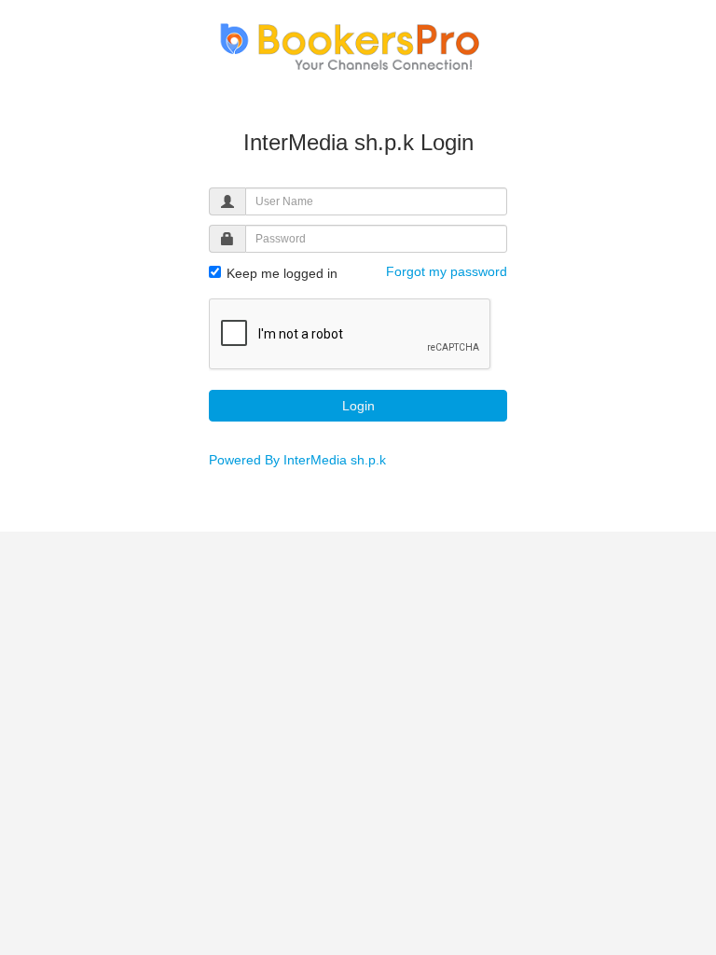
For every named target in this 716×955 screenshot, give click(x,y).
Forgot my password (446, 271)
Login (358, 405)
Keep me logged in (280, 273)
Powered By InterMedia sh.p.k (297, 459)
